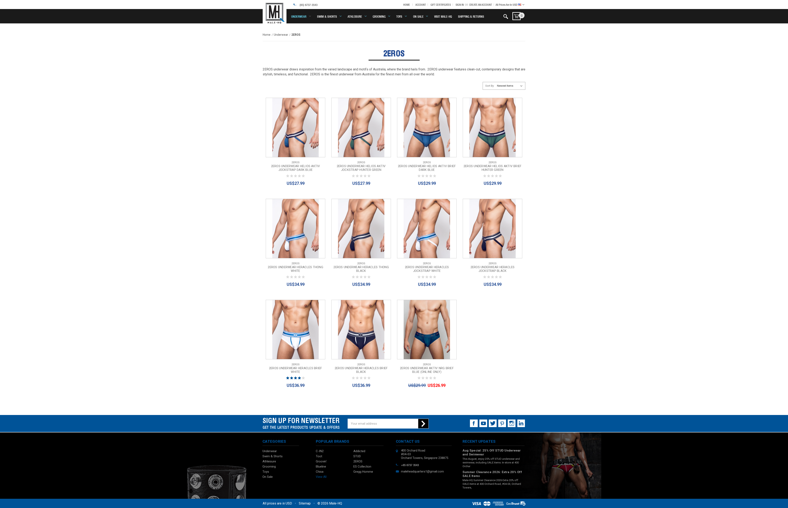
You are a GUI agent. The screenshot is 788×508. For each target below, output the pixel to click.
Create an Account (480, 4)
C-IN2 (320, 451)
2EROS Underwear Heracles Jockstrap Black (493, 269)
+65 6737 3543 (410, 464)
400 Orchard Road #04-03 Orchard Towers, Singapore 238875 (424, 454)
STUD (357, 456)
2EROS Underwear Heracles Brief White (295, 370)
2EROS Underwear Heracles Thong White (295, 269)
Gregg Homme (363, 472)
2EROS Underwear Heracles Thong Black (361, 269)
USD (507, 4)
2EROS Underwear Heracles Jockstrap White (427, 269)
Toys (399, 16)
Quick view (295, 118)
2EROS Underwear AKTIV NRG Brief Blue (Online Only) (427, 370)
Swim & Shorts (327, 16)
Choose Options (295, 137)
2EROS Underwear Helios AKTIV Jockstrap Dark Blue (295, 168)
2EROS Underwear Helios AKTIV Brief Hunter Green (493, 168)
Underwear (298, 16)
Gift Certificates (441, 4)
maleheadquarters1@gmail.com (422, 471)
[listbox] (510, 86)
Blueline (321, 466)
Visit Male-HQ (443, 16)
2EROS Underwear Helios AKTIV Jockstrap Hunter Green (361, 168)
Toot (319, 456)
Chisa (319, 472)
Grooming (379, 16)
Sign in (460, 4)
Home (406, 4)
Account (420, 4)
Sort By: (489, 85)
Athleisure (355, 16)
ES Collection (362, 466)
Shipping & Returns (471, 16)
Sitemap (305, 503)
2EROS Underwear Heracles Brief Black (361, 370)
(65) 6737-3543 (308, 4)
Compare (294, 127)
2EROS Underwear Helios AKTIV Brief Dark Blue (427, 168)
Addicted (359, 451)
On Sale (418, 16)
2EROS (357, 461)
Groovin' (321, 461)
